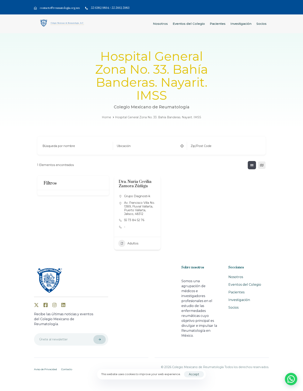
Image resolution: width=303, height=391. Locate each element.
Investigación (240, 24)
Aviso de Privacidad (45, 369)
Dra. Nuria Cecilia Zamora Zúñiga (135, 184)
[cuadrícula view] (252, 165)
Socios (261, 24)
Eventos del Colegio (189, 24)
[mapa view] (262, 165)
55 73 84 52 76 (134, 220)
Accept (194, 374)
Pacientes (217, 24)
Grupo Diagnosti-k (137, 196)
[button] (291, 379)
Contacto (66, 369)
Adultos (132, 243)
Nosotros (160, 24)
